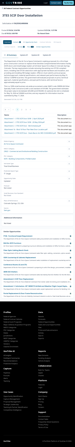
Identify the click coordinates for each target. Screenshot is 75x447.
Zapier (40, 373)
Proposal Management (12, 402)
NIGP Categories (10, 338)
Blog (40, 404)
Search (40, 336)
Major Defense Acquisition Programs (17, 325)
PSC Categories (9, 330)
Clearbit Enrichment (11, 347)
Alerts (6, 378)
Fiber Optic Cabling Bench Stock (16, 250)
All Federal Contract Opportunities (17, 8)
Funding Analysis (44, 358)
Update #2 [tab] (35, 55)
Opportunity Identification (13, 396)
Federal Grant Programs (12, 322)
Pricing (40, 402)
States (6, 333)
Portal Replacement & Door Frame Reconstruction (23, 293)
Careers (41, 407)
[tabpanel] (37, 80)
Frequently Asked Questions (48, 422)
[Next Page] (30, 110)
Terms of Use (43, 427)
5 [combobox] (5, 109)
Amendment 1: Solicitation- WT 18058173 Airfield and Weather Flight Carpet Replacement (36, 286)
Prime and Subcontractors (48, 330)
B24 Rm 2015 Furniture (12, 243)
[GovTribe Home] (14, 3)
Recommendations (10, 361)
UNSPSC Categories (11, 341)
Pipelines (7, 373)
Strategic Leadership (11, 404)
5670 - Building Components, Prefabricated (20, 159)
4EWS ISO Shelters (10, 272)
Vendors (7, 344)
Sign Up (41, 399)
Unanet (41, 375)
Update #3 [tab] (47, 55)
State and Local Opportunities (49, 325)
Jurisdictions (8, 336)
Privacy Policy (43, 425)
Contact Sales (43, 419)
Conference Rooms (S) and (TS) (15, 265)
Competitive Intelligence (12, 410)
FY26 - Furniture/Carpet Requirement (18, 236)
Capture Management (12, 399)
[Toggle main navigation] (3, 2)
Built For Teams (44, 370)
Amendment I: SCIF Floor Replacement (18, 279)
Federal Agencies (10, 316)
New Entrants (43, 355)
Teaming (7, 381)
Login (46, 3)
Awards (41, 316)
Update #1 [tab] (24, 55)
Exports (41, 338)
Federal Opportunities (46, 322)
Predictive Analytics (11, 364)
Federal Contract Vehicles (13, 319)
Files (40, 327)
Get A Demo (42, 396)
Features (41, 385)
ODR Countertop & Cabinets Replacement (20, 258)
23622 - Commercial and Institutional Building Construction (26, 151)
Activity (41, 333)
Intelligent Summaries (12, 358)
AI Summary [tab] (12, 55)
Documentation (44, 416)
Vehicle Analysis (44, 361)
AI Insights (7, 355)
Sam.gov (7, 210)
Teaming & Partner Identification (16, 407)
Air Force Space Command (13, 144)
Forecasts (41, 319)
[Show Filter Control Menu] (69, 141)
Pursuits (7, 375)
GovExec (63, 441)
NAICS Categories (10, 327)
